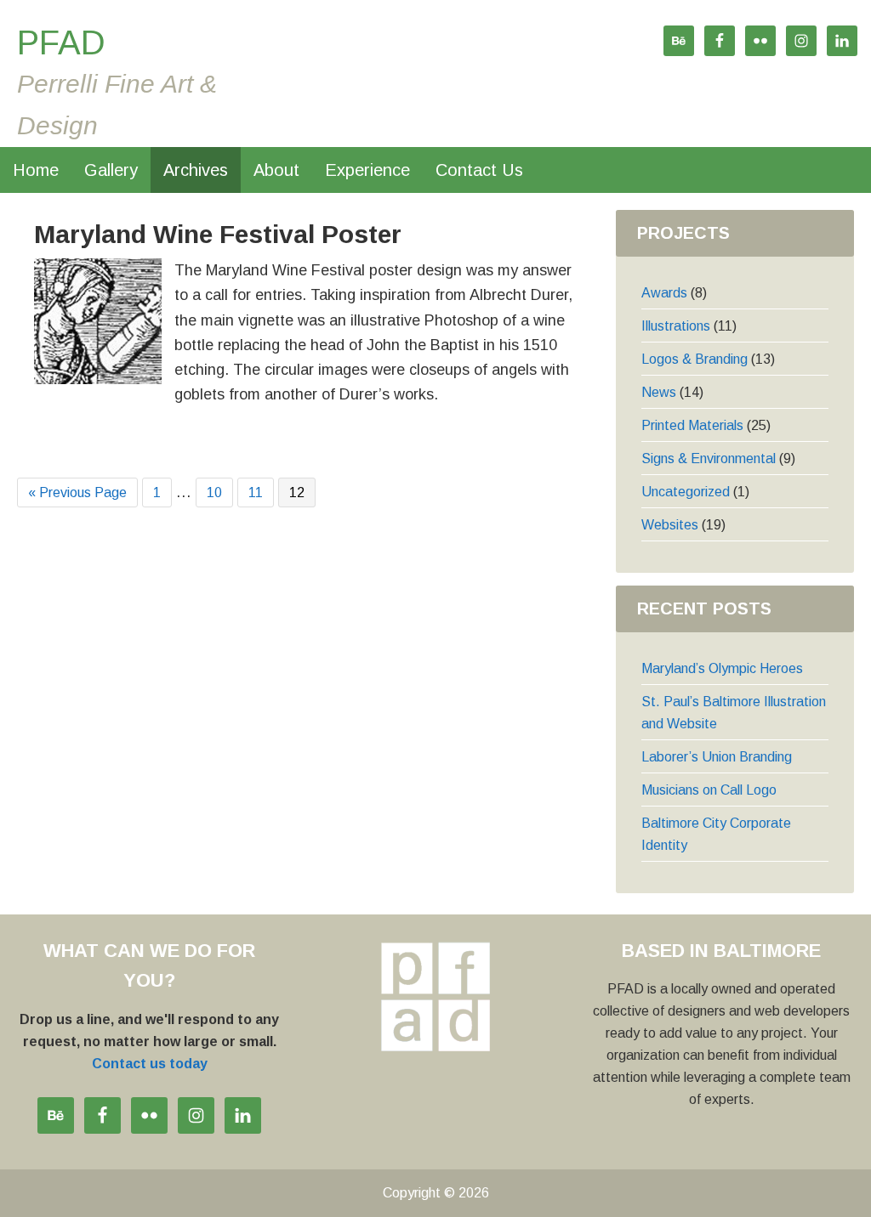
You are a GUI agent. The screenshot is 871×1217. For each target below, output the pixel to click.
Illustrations (675, 326)
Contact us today (150, 1063)
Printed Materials (692, 425)
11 (261, 491)
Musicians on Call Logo (709, 790)
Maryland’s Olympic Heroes (722, 668)
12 (302, 491)
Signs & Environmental (708, 458)
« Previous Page (77, 495)
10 (219, 491)
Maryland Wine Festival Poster (217, 234)
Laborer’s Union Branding (716, 757)
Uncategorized (685, 491)
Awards (664, 293)
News (658, 392)
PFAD (61, 42)
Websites (669, 525)
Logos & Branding (694, 359)
